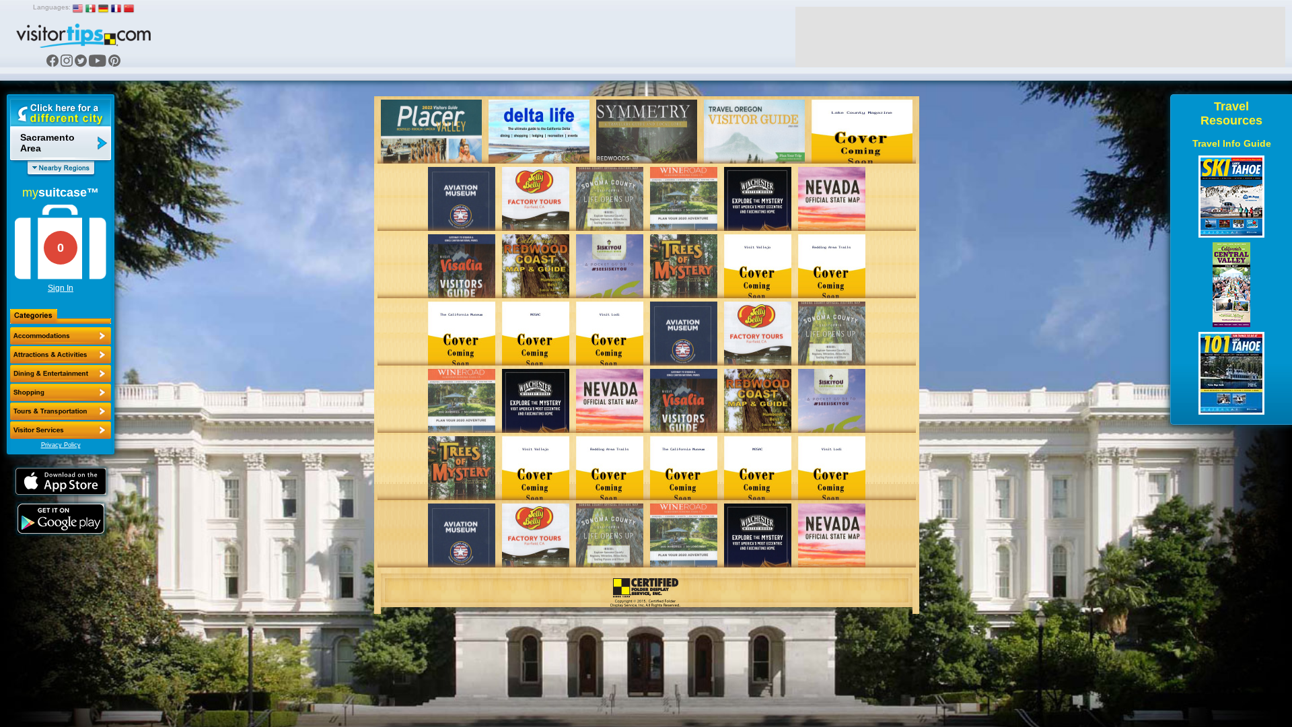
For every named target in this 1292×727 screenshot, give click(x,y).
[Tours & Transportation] (60, 411)
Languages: (52, 7)
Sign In (60, 288)
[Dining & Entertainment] (60, 373)
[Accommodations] (60, 336)
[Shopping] (60, 392)
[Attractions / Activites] (60, 355)
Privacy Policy (61, 445)
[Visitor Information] (60, 430)
